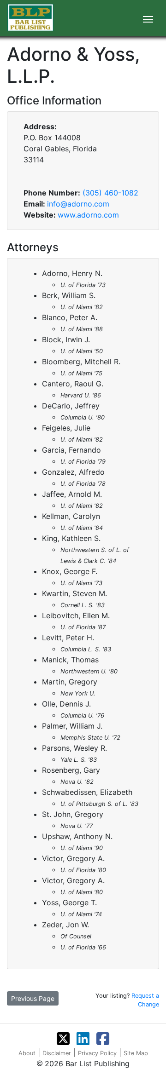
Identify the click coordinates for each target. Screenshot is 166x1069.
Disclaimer (56, 1053)
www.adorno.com (88, 214)
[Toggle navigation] (148, 18)
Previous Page (32, 998)
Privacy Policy (97, 1053)
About (27, 1053)
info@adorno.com (78, 203)
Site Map (136, 1053)
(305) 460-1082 (110, 192)
